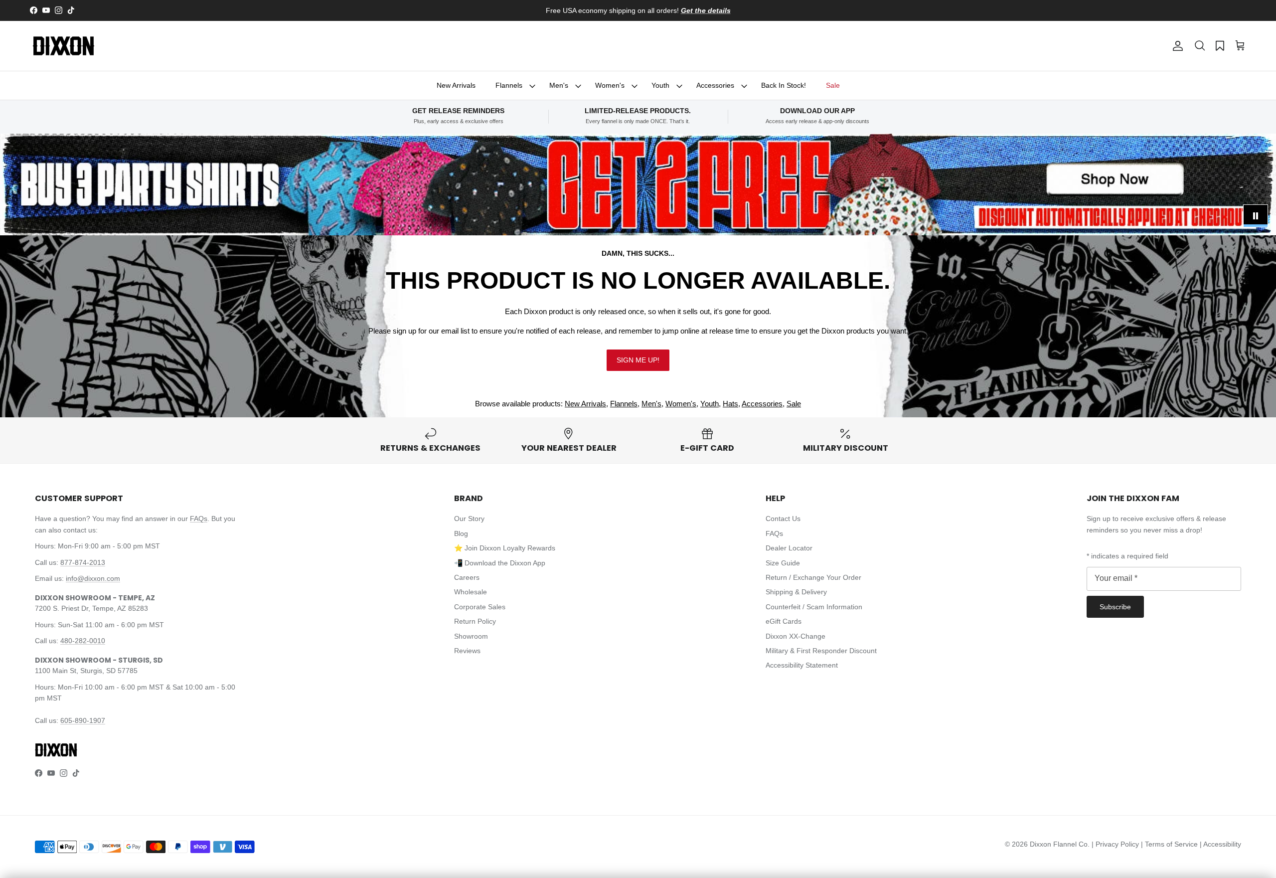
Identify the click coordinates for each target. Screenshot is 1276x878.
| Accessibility (1220, 844)
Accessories (715, 85)
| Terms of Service (1170, 844)
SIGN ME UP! (638, 360)
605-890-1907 (82, 720)
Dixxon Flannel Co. (1060, 844)
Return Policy (475, 621)
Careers (466, 577)
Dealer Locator (789, 548)
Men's (558, 85)
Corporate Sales (479, 607)
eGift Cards (783, 621)
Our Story (469, 519)
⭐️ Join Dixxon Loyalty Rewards (504, 548)
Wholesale (470, 592)
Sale (833, 85)
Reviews (467, 651)
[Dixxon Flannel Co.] (63, 46)
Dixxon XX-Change (795, 636)
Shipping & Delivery (796, 592)
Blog (461, 533)
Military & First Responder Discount (821, 651)
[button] (1200, 45)
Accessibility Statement (802, 665)
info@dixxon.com (93, 578)
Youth (660, 85)
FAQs (198, 519)
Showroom (471, 636)
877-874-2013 (82, 562)
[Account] (1176, 46)
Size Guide (783, 563)
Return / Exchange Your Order (813, 577)
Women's (610, 85)
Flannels (508, 85)
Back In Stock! (783, 85)
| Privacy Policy (1116, 844)
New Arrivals (456, 85)
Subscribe (1115, 607)
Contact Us (783, 519)
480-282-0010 (82, 641)
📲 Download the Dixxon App (499, 563)
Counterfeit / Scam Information (814, 607)
